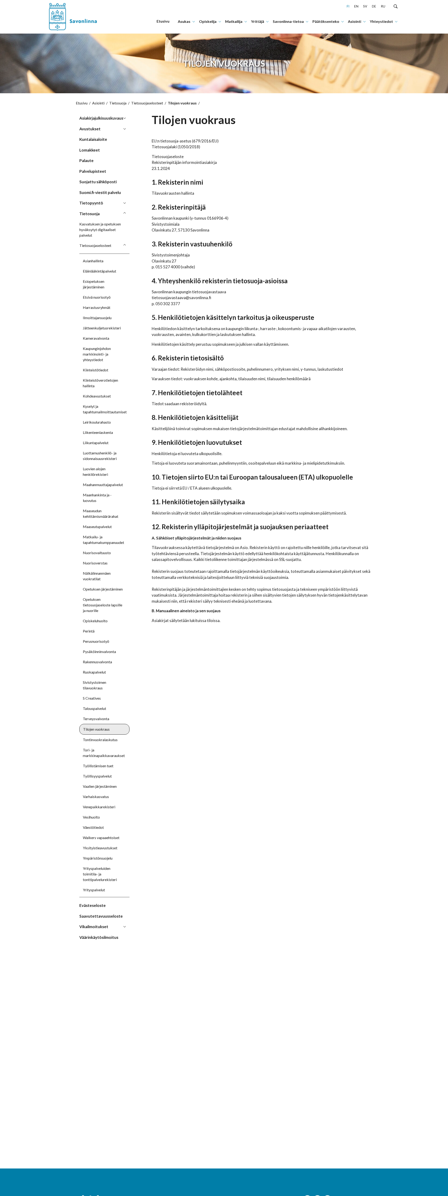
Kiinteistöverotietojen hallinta (100, 383)
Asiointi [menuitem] (354, 21)
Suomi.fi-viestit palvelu (100, 192)
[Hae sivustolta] (395, 6)
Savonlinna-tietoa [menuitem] (288, 21)
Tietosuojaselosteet (147, 103)
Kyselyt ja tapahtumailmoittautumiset (105, 409)
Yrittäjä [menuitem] (257, 21)
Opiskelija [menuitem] (208, 21)
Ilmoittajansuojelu (97, 317)
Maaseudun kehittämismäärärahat (100, 513)
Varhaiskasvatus (96, 796)
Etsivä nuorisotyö (97, 297)
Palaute (86, 160)
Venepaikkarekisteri (99, 807)
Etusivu (82, 103)
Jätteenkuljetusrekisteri (102, 328)
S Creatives (92, 698)
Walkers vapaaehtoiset (101, 837)
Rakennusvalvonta (97, 662)
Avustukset (90, 128)
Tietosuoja (117, 103)
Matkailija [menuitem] (233, 21)
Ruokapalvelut (94, 672)
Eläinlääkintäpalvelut (99, 271)
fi (348, 6)
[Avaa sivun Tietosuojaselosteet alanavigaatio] (124, 245)
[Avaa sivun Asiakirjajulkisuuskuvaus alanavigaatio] (124, 118)
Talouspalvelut (94, 708)
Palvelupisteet (92, 171)
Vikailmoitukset (93, 926)
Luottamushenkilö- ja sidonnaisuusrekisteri (100, 456)
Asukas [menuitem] (184, 21)
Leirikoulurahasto (97, 422)
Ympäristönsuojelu (97, 858)
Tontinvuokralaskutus (100, 739)
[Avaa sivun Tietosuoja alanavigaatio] (124, 213)
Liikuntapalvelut (95, 442)
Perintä (88, 631)
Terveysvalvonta (96, 718)
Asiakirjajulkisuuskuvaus (101, 118)
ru (383, 6)
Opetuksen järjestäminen (103, 589)
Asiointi (98, 103)
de (374, 6)
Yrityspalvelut (94, 890)
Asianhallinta (93, 261)
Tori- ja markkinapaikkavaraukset (104, 753)
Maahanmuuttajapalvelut (103, 484)
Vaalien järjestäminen (100, 786)
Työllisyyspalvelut (97, 776)
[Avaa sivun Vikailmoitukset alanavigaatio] (124, 926)
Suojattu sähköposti (98, 181)
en (356, 6)
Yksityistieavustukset (100, 848)
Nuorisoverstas (95, 563)
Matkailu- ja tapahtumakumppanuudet (103, 540)
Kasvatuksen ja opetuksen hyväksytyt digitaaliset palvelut (100, 229)
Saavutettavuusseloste (101, 916)
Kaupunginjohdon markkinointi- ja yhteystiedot (97, 354)
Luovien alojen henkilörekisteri (95, 472)
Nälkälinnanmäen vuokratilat (97, 576)
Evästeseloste (92, 905)
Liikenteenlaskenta (98, 432)
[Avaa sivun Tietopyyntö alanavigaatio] (124, 203)
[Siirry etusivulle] (78, 17)
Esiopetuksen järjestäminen (93, 284)
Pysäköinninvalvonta (99, 651)
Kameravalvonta (96, 338)
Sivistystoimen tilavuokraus (94, 685)
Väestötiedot (93, 827)
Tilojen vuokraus (96, 729)
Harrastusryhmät (96, 307)
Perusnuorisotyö (96, 641)
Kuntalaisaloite (93, 139)
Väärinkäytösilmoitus (98, 937)
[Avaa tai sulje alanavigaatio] (193, 21)
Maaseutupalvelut (97, 526)
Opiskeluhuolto (95, 621)
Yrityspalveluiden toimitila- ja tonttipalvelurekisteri (100, 874)
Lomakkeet (89, 150)
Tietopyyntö (91, 202)
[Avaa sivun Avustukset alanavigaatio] (124, 128)
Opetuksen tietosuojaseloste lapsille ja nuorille (102, 605)
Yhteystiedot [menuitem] (381, 21)
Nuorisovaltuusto (97, 552)
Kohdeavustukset (97, 396)
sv (365, 6)
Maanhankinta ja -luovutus (97, 498)
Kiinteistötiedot (95, 370)
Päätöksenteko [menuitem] (325, 21)
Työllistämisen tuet (98, 766)
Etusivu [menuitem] (163, 21)
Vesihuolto (91, 817)
